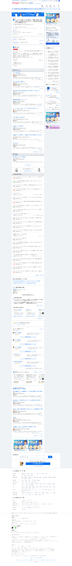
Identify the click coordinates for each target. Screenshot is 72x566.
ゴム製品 (26, 549)
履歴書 (22, 477)
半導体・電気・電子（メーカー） (29, 550)
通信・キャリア (14, 546)
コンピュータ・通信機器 (50, 550)
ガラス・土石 (30, 549)
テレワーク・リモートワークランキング (24, 537)
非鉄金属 (37, 549)
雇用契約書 (43, 492)
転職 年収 (32, 475)
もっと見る (40, 329)
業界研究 (25, 475)
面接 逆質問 (38, 480)
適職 (22, 475)
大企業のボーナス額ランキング (25, 539)
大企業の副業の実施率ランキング (28, 542)
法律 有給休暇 (23, 492)
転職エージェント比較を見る (53, 107)
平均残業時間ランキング (15, 537)
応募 (22, 478)
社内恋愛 (40, 494)
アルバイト (35, 489)
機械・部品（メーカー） (46, 549)
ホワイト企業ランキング (35, 536)
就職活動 (23, 502)
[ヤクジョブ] (20, 445)
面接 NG (23, 480)
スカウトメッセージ (14, 518)
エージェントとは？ (56, 109)
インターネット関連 (27, 546)
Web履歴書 (23, 518)
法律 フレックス (32, 492)
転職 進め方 (28, 473)
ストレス (33, 494)
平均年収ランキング (14, 536)
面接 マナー (30, 480)
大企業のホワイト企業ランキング (44, 539)
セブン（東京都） (15, 154)
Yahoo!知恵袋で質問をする (38, 463)
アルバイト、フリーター (17, 31)
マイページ (19, 518)
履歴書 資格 (40, 477)
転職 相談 (43, 473)
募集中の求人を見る (28, 344)
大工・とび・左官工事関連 (31, 555)
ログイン (26, 3)
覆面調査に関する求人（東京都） (19, 388)
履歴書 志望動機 (36, 477)
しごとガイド (26, 523)
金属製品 (40, 549)
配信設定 (26, 518)
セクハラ (26, 494)
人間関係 (29, 494)
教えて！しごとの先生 (15, 523)
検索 (59, 0)
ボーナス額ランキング (21, 536)
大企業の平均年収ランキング (15, 539)
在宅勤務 (46, 489)
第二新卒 (46, 473)
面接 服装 (26, 480)
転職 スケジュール (33, 473)
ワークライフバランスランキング (44, 536)
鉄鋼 (33, 549)
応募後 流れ (25, 478)
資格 (48, 489)
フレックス (54, 489)
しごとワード (30, 523)
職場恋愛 (36, 494)
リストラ (51, 492)
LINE (17, 527)
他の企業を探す (39, 318)
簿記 (24, 507)
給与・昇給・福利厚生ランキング (35, 537)
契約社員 (26, 489)
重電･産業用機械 (52, 549)
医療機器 (23, 550)
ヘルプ (47, 0)
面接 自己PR (34, 480)
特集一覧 (34, 523)
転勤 (51, 489)
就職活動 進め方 (24, 473)
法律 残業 (27, 492)
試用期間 (54, 492)
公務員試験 (31, 502)
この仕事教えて (23, 500)
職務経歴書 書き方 (54, 477)
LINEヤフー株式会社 (14, 531)
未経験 (43, 489)
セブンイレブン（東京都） (17, 70)
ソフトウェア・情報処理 (20, 546)
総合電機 (36, 550)
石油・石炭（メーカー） (20, 549)
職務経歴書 (49, 477)
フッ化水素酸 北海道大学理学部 (56, 0)
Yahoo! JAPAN (44, 0)
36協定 (40, 492)
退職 (27, 502)
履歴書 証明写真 (45, 477)
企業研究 (28, 475)
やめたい (43, 494)
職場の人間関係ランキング (53, 536)
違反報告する (41, 60)
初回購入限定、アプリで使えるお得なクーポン (35, 3)
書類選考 (29, 478)
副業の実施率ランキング (44, 537)
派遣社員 (29, 489)
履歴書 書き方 (26, 477)
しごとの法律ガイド (21, 523)
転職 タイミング (39, 473)
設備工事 (37, 555)
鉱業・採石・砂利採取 (42, 555)
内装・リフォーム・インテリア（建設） (21, 555)
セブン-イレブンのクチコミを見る (19, 324)
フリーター (39, 489)
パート (32, 489)
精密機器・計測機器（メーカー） (16, 550)
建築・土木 (13, 555)
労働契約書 (47, 492)
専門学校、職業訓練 (28, 507)
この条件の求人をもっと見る (37, 151)
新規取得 (31, 2)
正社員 (22, 489)
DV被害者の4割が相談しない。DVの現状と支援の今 (19, 0)
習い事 (33, 507)
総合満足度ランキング (28, 536)
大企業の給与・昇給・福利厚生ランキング (17, 542)
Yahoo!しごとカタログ (33, 557)
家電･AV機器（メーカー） (42, 550)
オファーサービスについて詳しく (52, 43)
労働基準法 (36, 492)
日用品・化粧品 (14, 549)
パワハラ (23, 494)
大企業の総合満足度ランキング (34, 539)
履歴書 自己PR (31, 477)
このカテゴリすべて (29, 500)
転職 (25, 502)
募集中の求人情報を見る (18, 316)
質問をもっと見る (39, 275)
